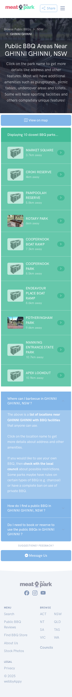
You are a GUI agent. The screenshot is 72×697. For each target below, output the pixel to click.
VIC (43, 637)
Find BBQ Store (15, 635)
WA (56, 637)
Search (9, 614)
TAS (57, 630)
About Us (11, 643)
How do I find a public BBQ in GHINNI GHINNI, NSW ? (29, 508)
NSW (58, 614)
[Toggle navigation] (62, 8)
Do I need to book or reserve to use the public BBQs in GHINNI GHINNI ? (31, 529)
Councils (46, 647)
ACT (43, 614)
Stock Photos (14, 651)
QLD (57, 622)
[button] (36, 153)
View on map (38, 120)
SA (42, 630)
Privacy (9, 668)
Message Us (37, 556)
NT (42, 622)
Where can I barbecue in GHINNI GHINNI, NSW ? (32, 401)
